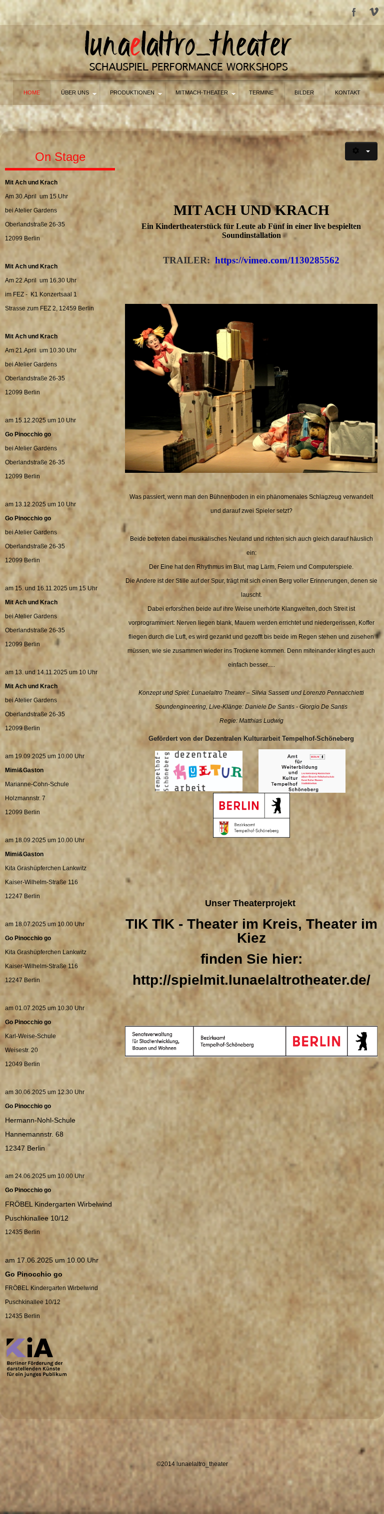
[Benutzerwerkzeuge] (361, 151)
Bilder (304, 92)
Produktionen (132, 92)
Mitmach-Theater (202, 92)
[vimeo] (374, 12)
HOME (32, 92)
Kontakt (347, 92)
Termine (261, 92)
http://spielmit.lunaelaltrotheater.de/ (251, 980)
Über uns (75, 92)
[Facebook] (354, 12)
